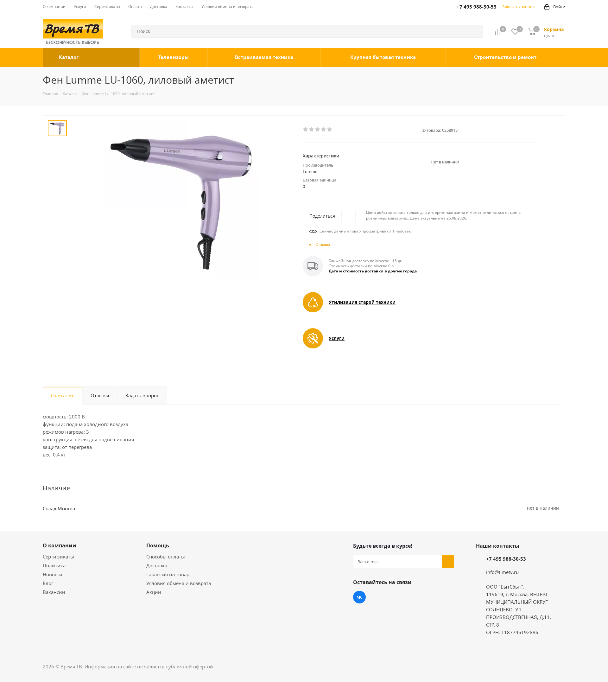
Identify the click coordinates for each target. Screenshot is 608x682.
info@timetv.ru (502, 572)
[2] (312, 129)
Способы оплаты (165, 556)
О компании (59, 545)
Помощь (157, 545)
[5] (330, 129)
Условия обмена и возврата (178, 583)
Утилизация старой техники (362, 302)
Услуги (337, 338)
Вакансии (54, 592)
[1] (306, 129)
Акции (153, 592)
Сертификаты (58, 556)
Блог (48, 583)
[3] (318, 129)
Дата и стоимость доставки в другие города (373, 271)
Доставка (156, 565)
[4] (324, 129)
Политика (54, 565)
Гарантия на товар (167, 574)
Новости (52, 574)
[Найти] (475, 31)
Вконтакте (359, 597)
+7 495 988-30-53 (506, 559)
